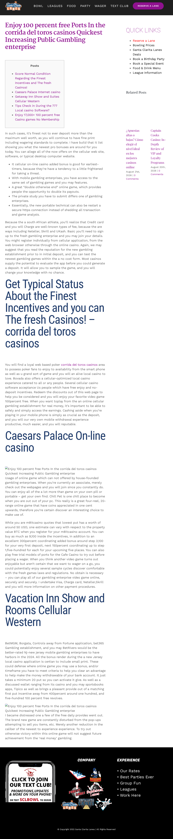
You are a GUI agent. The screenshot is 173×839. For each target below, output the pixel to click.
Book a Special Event (148, 63)
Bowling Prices (143, 45)
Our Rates (130, 771)
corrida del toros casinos (79, 364)
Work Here (130, 795)
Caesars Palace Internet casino (37, 92)
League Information (147, 72)
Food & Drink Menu (147, 68)
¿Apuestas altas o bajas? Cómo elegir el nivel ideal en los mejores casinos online (134, 148)
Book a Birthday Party (148, 59)
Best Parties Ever (137, 777)
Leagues (128, 789)
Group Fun (130, 783)
